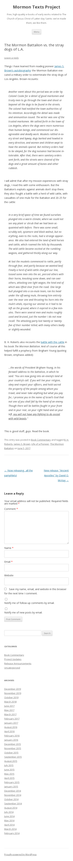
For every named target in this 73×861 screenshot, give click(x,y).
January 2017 (11, 722)
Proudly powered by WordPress (20, 854)
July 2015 (8, 765)
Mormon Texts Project (36, 7)
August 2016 (10, 727)
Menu (36, 31)
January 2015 (11, 786)
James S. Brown (22, 444)
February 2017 (11, 718)
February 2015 (11, 782)
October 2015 (11, 752)
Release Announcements (17, 663)
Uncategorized (12, 667)
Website (8, 575)
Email (8, 561)
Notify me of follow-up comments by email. (29, 603)
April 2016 (9, 731)
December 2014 (12, 790)
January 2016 (11, 739)
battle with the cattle (52, 342)
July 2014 (8, 812)
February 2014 (11, 833)
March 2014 (10, 829)
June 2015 (9, 769)
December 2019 (12, 689)
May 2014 (9, 820)
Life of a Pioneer (40, 444)
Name (8, 548)
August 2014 (10, 807)
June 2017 (9, 706)
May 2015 (9, 773)
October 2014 (11, 799)
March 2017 (10, 714)
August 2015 (10, 761)
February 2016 (11, 735)
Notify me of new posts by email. (23, 612)
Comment (11, 509)
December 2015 (12, 744)
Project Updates (12, 659)
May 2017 (9, 710)
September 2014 (13, 803)
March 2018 (10, 701)
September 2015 (13, 756)
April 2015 (9, 778)
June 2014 (9, 816)
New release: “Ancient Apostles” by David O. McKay (56, 475)
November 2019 (12, 693)
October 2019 (11, 697)
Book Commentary (41, 439)
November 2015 (12, 748)
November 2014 (12, 795)
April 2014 (9, 824)
